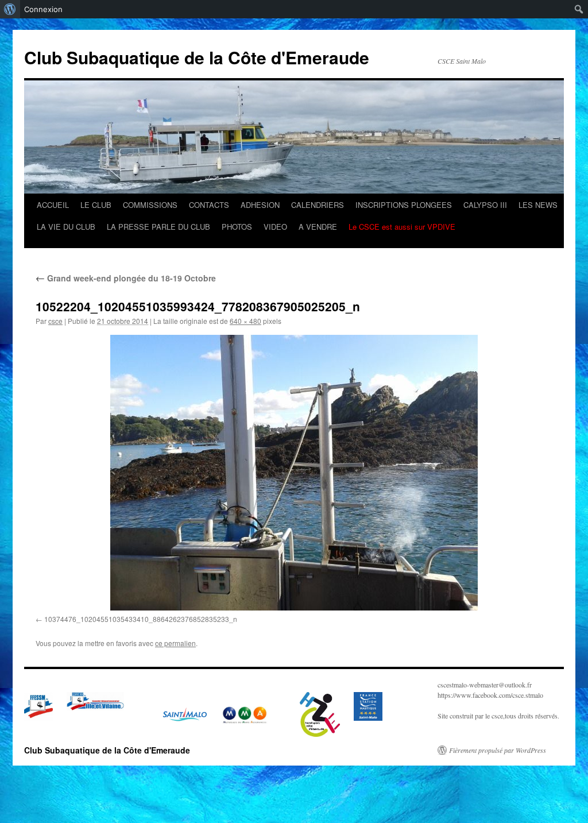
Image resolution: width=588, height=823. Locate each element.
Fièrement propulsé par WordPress (497, 750)
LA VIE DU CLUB (66, 226)
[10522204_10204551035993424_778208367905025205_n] (294, 473)
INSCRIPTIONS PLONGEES (403, 204)
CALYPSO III (485, 204)
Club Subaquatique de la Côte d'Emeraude (196, 57)
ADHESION (260, 204)
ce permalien (175, 643)
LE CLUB (95, 204)
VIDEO (275, 226)
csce (55, 321)
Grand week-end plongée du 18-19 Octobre (126, 278)
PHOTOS (237, 226)
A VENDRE (318, 226)
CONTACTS (209, 204)
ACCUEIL (53, 204)
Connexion (43, 9)
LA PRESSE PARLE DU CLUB (158, 226)
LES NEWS (538, 204)
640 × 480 (245, 321)
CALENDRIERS (317, 204)
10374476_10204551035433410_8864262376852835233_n (140, 619)
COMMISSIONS (150, 204)
